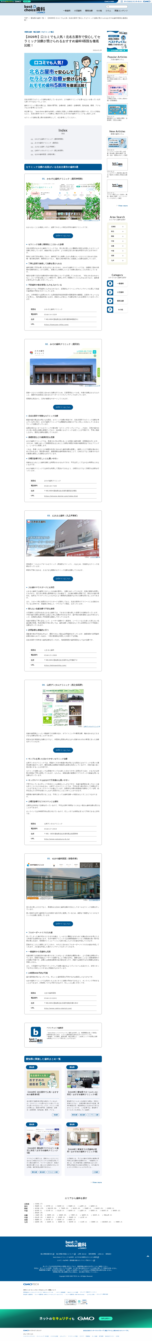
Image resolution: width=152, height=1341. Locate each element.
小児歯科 (95, 1172)
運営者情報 (92, 1254)
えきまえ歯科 (94, 557)
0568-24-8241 (50, 998)
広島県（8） (62, 1217)
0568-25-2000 (50, 655)
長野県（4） (94, 1210)
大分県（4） (84, 1222)
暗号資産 (101, 1336)
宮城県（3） (72, 1206)
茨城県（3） (88, 1208)
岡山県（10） (39, 1217)
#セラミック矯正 (47, 32)
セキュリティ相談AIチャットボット (88, 1292)
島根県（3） (73, 1217)
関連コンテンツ (121, 11)
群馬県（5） (111, 1208)
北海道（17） (39, 1204)
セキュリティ (63, 1336)
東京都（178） (39, 1208)
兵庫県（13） (51, 1215)
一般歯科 (55, 1115)
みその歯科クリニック (92, 385)
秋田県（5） (61, 1206)
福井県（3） (72, 1210)
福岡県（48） (39, 1222)
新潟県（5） (39, 1210)
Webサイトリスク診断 (73, 1292)
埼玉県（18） (77, 1208)
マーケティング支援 (72, 1336)
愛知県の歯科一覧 (37, 18)
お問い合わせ (82, 1254)
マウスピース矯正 (53, 1172)
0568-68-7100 (50, 486)
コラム (108, 11)
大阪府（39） (39, 1215)
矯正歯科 (82, 1115)
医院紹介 (108, 1254)
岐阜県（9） (105, 1210)
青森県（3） (39, 1206)
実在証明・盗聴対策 (28, 1294)
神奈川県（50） (52, 1208)
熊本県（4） (73, 1222)
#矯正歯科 (36, 32)
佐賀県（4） (50, 1222)
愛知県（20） (39, 1213)
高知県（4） (61, 1219)
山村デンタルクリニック (91, 726)
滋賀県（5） (85, 1215)
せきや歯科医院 (94, 900)
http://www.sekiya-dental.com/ (58, 1008)
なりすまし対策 (90, 1294)
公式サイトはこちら (63, 236)
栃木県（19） (100, 1208)
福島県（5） (94, 1206)
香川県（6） (50, 1219)
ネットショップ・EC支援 (42, 1336)
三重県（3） (74, 1215)
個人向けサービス (109, 1336)
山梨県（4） (83, 1210)
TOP (26, 18)
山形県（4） (83, 1206)
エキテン (75, 1260)
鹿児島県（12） (107, 1222)
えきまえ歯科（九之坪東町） (45, 147)
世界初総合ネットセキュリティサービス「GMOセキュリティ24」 (38, 1292)
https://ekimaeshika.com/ (55, 665)
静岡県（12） (117, 1210)
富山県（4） (61, 1210)
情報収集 (88, 1336)
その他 (117, 1336)
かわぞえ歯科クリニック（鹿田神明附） (49, 139)
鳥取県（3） (50, 1217)
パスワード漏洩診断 (60, 1292)
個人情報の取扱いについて (65, 1254)
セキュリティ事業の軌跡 (102, 1294)
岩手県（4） (50, 1206)
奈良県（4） (96, 1215)
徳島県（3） (72, 1219)
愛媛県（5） (39, 1219)
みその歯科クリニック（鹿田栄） (47, 143)
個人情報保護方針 (46, 1254)
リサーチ (82, 1336)
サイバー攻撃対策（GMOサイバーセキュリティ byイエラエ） (49, 1294)
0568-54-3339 (50, 314)
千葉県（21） (65, 1208)
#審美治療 (28, 32)
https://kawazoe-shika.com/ (56, 324)
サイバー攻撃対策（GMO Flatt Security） (75, 1294)
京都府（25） (63, 1215)
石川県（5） (50, 1210)
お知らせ (101, 1254)
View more (97, 1182)
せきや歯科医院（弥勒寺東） (45, 154)
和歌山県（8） (108, 1215)
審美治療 (74, 1115)
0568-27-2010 (50, 829)
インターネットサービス (29, 1336)
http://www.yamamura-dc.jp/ (57, 839)
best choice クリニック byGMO (75, 1257)
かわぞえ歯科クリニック (91, 220)
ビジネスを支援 (54, 1336)
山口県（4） (84, 1217)
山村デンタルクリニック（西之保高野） (49, 150)
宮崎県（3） (95, 1222)
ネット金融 (94, 1336)
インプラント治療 (93, 1115)
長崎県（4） (62, 1222)
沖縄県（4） (119, 1222)
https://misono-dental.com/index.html (61, 496)
